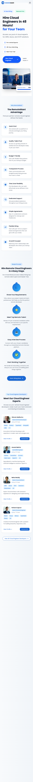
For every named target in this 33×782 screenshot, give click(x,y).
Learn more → (25, 59)
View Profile (7, 439)
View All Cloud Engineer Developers (15, 538)
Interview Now (24, 438)
